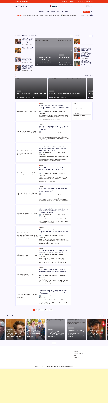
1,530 (46, 309)
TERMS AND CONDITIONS (79, 115)
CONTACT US (76, 105)
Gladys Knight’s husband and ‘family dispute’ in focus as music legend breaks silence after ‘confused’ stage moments (86, 62)
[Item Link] (18, 41)
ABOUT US (76, 103)
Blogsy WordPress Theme (68, 366)
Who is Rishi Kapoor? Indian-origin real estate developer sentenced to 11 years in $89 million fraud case (53, 271)
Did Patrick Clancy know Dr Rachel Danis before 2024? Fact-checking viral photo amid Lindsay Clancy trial (27, 49)
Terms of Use (76, 118)
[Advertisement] (54, 25)
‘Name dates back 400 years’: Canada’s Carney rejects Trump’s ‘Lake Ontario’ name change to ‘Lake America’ (44, 15)
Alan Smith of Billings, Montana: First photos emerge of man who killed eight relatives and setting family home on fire (27, 58)
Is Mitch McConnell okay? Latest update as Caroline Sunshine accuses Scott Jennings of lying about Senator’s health (27, 40)
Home (75, 110)
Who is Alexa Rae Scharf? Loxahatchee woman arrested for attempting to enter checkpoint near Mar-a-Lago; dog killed (86, 55)
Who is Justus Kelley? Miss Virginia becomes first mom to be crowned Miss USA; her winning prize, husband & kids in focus (54, 231)
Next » (51, 309)
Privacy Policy (76, 113)
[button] (88, 6)
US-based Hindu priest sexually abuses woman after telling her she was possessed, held (53, 251)
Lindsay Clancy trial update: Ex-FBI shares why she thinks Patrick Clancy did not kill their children (27, 67)
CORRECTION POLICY (78, 108)
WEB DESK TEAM (42, 64)
